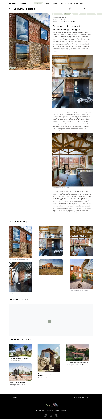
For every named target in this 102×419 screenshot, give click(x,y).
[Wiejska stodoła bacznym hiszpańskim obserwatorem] (20, 372)
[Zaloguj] (92, 3)
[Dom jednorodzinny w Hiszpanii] (20, 350)
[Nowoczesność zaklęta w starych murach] (49, 358)
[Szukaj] (89, 3)
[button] (51, 318)
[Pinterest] (56, 415)
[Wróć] (10, 8)
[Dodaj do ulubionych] (10, 15)
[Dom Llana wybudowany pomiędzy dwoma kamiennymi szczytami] (77, 352)
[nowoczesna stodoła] (17, 3)
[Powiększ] (29, 41)
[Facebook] (45, 415)
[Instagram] (51, 415)
